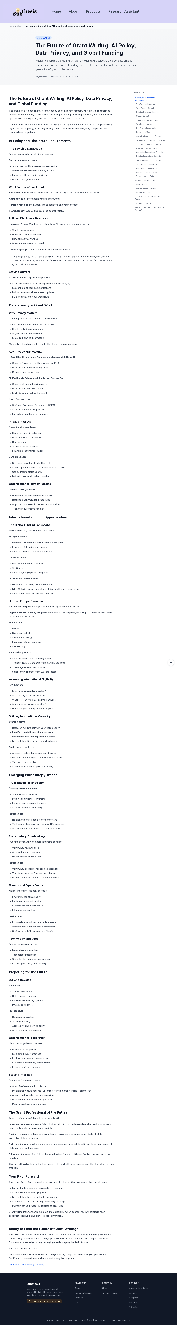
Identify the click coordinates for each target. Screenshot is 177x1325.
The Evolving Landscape (146, 104)
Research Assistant (123, 11)
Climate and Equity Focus (146, 172)
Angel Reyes (92, 1320)
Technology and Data (145, 176)
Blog (19, 26)
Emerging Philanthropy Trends (148, 160)
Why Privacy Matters (144, 124)
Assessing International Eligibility (149, 152)
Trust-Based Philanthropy (146, 164)
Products (93, 11)
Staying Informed (143, 192)
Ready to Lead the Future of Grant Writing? (149, 208)
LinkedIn (133, 1293)
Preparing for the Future (145, 180)
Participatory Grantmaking (146, 168)
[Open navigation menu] (171, 662)
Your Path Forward (143, 203)
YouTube (133, 1302)
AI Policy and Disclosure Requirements (145, 99)
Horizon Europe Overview (146, 148)
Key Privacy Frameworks (146, 128)
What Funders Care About (146, 108)
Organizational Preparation (147, 188)
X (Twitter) (134, 1307)
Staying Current (142, 116)
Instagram (133, 1297)
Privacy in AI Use (143, 132)
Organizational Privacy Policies (148, 136)
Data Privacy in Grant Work (146, 120)
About (73, 11)
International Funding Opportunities (150, 140)
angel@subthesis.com (139, 1288)
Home (56, 11)
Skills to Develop (143, 184)
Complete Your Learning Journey (26, 1264)
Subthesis (33, 1284)
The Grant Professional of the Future (148, 197)
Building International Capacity (148, 156)
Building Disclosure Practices (148, 112)
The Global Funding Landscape (149, 144)
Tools (77, 1288)
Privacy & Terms (109, 1293)
